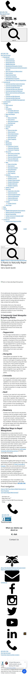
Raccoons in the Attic (14, 153)
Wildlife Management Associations (15, 210)
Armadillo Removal (13, 110)
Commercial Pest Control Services (15, 84)
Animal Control (10, 59)
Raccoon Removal (13, 159)
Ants (7, 107)
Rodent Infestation (13, 182)
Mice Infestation (12, 135)
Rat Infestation (12, 169)
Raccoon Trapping (13, 160)
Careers (17, 655)
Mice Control (11, 132)
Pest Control (9, 73)
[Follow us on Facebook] (12, 589)
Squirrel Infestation (13, 196)
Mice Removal (12, 137)
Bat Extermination (13, 121)
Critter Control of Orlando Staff (14, 216)
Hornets (8, 127)
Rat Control (11, 166)
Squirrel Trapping (13, 200)
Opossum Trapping (13, 150)
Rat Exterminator (13, 168)
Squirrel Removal (13, 198)
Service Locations (10, 218)
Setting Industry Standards (13, 212)
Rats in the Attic (12, 164)
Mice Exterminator (13, 134)
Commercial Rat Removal (13, 87)
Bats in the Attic (12, 118)
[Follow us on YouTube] (12, 622)
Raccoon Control (12, 155)
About (5, 209)
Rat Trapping (11, 173)
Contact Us (6, 219)
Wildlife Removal (10, 64)
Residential (6, 57)
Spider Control (10, 187)
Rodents (8, 175)
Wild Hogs (8, 205)
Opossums (9, 144)
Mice (7, 128)
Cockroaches (9, 125)
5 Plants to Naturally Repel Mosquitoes (16, 260)
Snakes (8, 201)
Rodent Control (12, 178)
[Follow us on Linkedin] (12, 633)
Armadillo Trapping (13, 112)
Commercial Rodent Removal (14, 85)
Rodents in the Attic (13, 177)
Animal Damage (10, 60)
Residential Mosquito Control (14, 66)
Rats (7, 162)
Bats (7, 116)
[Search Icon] (12, 254)
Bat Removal (11, 123)
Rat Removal (11, 171)
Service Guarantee (11, 214)
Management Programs (12, 78)
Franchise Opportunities (8, 655)
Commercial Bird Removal (13, 98)
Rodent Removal (12, 184)
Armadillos (9, 109)
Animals (5, 103)
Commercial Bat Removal (13, 96)
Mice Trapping (12, 139)
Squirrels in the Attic (13, 191)
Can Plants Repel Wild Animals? (9, 492)
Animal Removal (10, 62)
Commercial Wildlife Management (15, 100)
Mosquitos (9, 143)
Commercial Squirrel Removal (14, 91)
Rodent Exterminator (14, 180)
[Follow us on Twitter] (12, 611)
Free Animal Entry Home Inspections (16, 80)
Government (6, 102)
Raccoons (8, 152)
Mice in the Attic (12, 130)
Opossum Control (13, 146)
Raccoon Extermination (14, 157)
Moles (7, 141)
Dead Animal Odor (11, 75)
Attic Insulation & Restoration (14, 71)
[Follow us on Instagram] (12, 600)
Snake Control (12, 203)
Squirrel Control (12, 193)
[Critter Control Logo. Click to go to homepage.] (12, 561)
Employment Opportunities (13, 221)
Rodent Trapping (13, 185)
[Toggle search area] (12, 240)
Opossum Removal (13, 148)
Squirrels (8, 189)
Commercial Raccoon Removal (14, 89)
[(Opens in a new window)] (4, 658)
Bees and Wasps (10, 114)
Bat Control (11, 119)
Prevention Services (11, 77)
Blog (4, 207)
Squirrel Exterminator (14, 194)
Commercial (6, 82)
